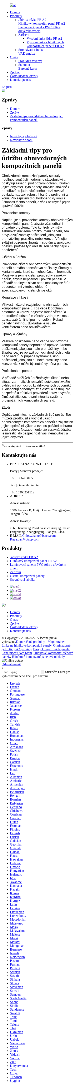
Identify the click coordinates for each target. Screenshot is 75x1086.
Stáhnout (24, 64)
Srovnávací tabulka (31, 49)
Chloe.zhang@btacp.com (39, 535)
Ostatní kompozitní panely (27, 576)
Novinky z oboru (21, 140)
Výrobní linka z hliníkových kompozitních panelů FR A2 (45, 44)
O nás (14, 57)
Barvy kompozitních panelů (51, 649)
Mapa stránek (56, 641)
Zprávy (15, 72)
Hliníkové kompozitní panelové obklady (38, 656)
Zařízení (23, 34)
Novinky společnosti (23, 136)
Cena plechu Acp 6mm (17, 653)
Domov (15, 12)
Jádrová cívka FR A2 (32, 19)
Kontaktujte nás (20, 79)
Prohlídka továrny (30, 61)
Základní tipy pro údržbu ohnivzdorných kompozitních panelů (36, 118)
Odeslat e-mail (11, 664)
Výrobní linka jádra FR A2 (44, 38)
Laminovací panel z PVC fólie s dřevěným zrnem (39, 29)
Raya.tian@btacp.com (24, 539)
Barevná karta (27, 68)
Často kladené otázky (24, 76)
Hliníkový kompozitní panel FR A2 (41, 23)
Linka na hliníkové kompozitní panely (26, 645)
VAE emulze (26, 53)
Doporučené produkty (30, 641)
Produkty (16, 16)
